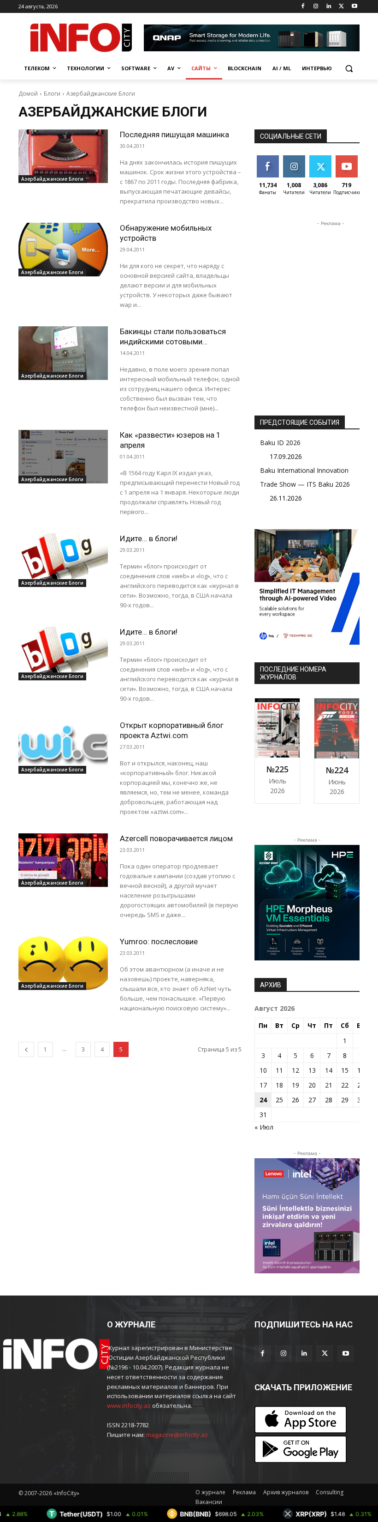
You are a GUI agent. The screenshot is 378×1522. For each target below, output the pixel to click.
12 (295, 1070)
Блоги (52, 94)
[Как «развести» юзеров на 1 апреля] (63, 456)
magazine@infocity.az (177, 1434)
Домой (28, 94)
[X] (341, 6)
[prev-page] (26, 1049)
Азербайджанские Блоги (52, 179)
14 (328, 1070)
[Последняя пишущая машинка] (63, 156)
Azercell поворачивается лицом (176, 838)
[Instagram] (316, 6)
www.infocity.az (129, 1405)
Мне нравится (269, 162)
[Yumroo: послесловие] (63, 963)
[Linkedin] (329, 6)
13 (312, 1070)
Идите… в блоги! (148, 538)
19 (295, 1085)
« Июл (263, 1127)
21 (328, 1085)
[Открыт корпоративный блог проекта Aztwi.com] (63, 747)
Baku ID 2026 (280, 442)
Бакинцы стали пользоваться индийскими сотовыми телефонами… (173, 341)
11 (279, 1070)
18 (279, 1085)
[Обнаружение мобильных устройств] (63, 249)
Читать (294, 158)
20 (312, 1085)
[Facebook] (303, 6)
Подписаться (353, 158)
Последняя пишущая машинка (174, 134)
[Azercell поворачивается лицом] (63, 860)
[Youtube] (354, 6)
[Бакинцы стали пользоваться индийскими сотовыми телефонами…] (63, 353)
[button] (349, 68)
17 (263, 1085)
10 (263, 1070)
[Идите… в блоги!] (63, 560)
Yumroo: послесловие (159, 941)
